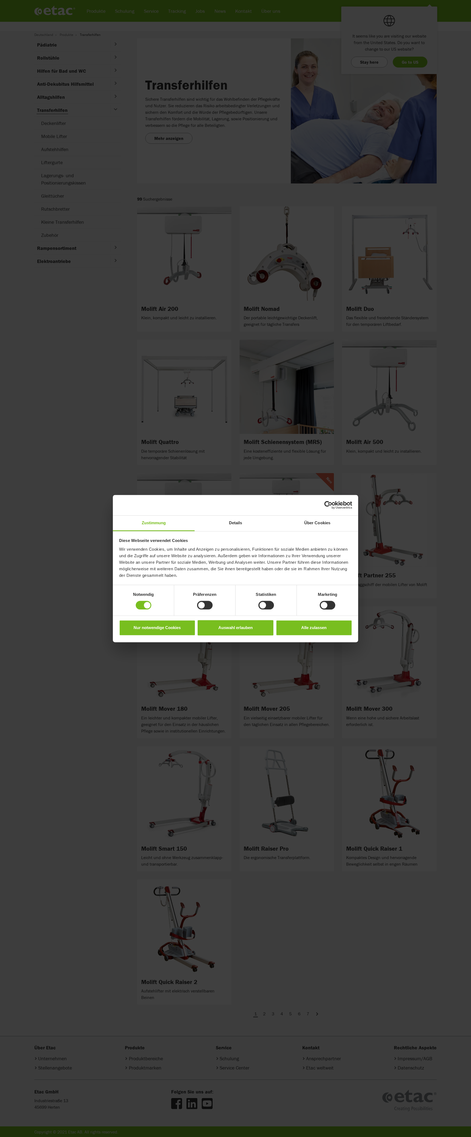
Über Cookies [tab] (317, 522)
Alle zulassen (314, 628)
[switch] (205, 605)
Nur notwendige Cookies (157, 628)
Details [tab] (235, 522)
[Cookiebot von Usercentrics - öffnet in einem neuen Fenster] (328, 505)
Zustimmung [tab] (154, 522)
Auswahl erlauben (235, 628)
